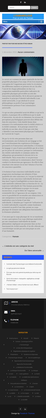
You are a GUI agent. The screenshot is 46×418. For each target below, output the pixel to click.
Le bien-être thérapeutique (24, 348)
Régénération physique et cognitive (24, 351)
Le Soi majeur (25, 393)
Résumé (36, 338)
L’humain (35, 383)
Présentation (14, 354)
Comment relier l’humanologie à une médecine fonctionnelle (24, 264)
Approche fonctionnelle (24, 364)
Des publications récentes (18, 383)
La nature (38, 396)
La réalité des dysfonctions (30, 377)
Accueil (26, 338)
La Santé (37, 374)
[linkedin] (25, 2)
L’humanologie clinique (15, 357)
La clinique (34, 370)
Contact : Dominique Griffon (24, 341)
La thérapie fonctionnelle (18, 370)
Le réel (37, 393)
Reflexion (24, 380)
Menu (5, 21)
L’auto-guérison (24, 374)
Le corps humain (13, 390)
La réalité (12, 393)
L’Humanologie (24, 345)
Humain (16, 237)
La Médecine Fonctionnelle (24, 367)
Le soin (11, 374)
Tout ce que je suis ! (12, 289)
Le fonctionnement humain (32, 390)
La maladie (13, 377)
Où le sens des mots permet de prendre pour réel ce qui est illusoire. (23, 273)
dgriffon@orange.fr (16, 314)
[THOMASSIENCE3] (23, 39)
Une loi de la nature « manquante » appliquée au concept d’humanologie (22, 279)
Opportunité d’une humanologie (24, 361)
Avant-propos (13, 338)
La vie (9, 396)
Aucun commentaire (26, 52)
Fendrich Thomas (27, 413)
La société (24, 399)
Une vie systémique (34, 357)
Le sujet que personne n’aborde (15, 268)
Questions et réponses (31, 354)
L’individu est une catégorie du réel (18, 246)
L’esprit (31, 387)
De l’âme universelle (34, 251)
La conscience (18, 387)
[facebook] (20, 2)
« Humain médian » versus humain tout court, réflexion (22, 285)
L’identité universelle (23, 396)
